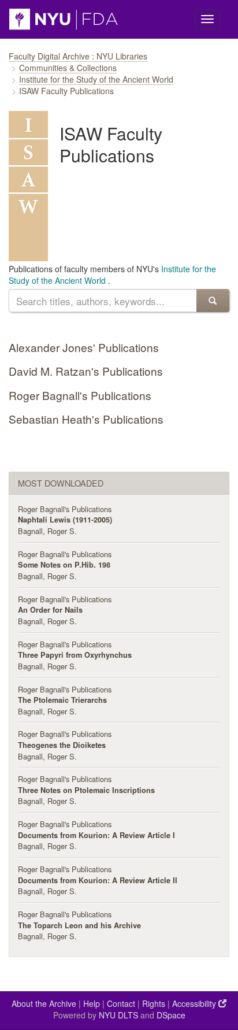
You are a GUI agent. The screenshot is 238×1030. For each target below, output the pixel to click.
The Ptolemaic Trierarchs (62, 700)
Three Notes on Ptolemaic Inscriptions (86, 790)
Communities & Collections (68, 67)
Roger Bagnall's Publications (80, 395)
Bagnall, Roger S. (47, 531)
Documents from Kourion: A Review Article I (96, 835)
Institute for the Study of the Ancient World (96, 79)
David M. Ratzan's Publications (86, 371)
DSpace (171, 1015)
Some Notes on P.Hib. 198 (64, 564)
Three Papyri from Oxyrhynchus (75, 655)
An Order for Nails (50, 609)
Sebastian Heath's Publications (86, 419)
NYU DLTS (118, 1015)
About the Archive (44, 1003)
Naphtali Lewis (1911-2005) (65, 519)
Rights (153, 1003)
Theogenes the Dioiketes (62, 745)
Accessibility (195, 1003)
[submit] (212, 300)
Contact (121, 1003)
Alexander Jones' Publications (84, 347)
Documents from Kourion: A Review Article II (97, 880)
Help (91, 1003)
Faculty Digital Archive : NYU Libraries (78, 56)
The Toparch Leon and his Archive (79, 925)
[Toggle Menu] (207, 19)
